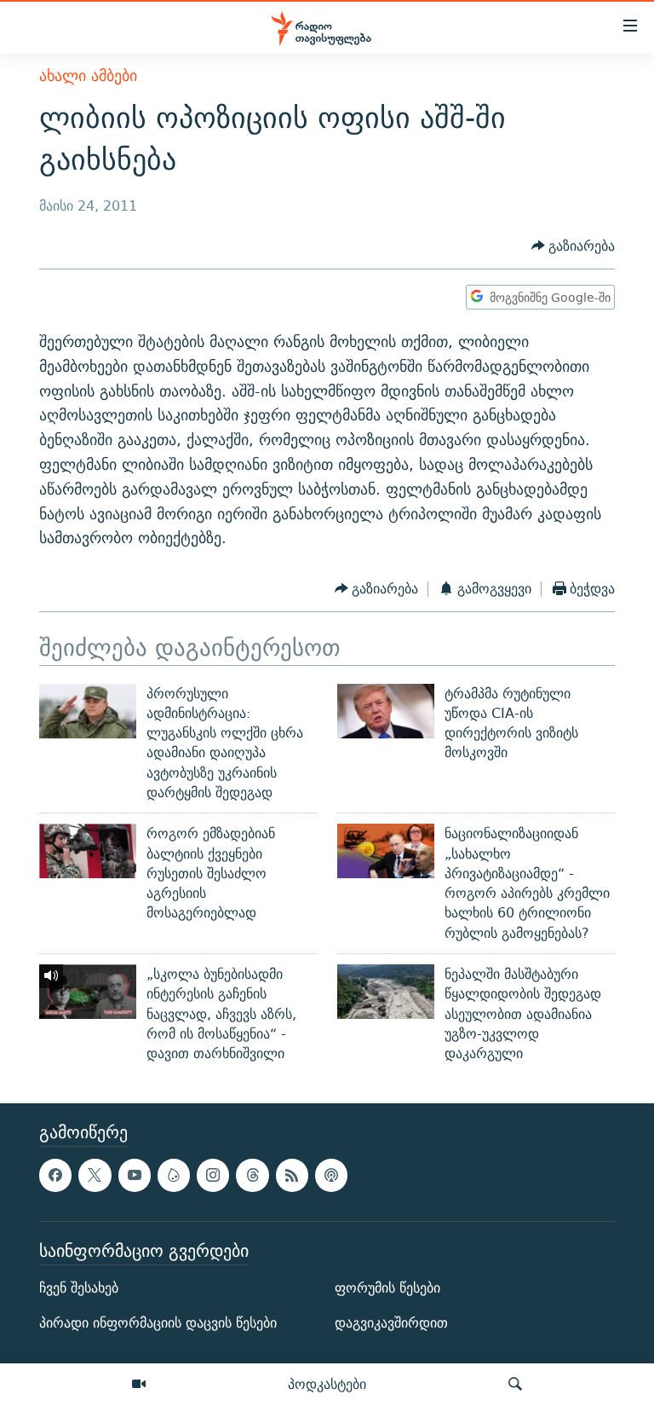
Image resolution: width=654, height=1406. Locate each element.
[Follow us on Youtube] (134, 1175)
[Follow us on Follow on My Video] (174, 1175)
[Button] (573, 246)
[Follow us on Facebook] (55, 1175)
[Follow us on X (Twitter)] (94, 1175)
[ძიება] (515, 1384)
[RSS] (292, 1175)
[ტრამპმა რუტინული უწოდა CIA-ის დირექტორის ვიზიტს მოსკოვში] (385, 711)
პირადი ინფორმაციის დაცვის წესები (158, 1323)
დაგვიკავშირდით (391, 1323)
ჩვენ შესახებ (78, 1288)
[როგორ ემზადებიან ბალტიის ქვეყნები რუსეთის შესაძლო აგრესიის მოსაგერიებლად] (87, 851)
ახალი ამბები (88, 75)
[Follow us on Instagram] (213, 1175)
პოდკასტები (327, 1384)
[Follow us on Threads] (252, 1175)
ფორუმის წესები (387, 1288)
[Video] (138, 1384)
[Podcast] (331, 1175)
